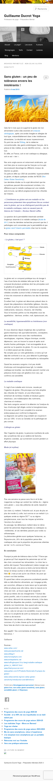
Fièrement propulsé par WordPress (26, 776)
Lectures (39, 50)
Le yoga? (17, 44)
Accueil (7, 44)
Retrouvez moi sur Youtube (15, 740)
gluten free (8, 687)
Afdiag (22, 142)
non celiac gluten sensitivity (24, 687)
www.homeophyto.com (13, 656)
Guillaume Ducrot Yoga (22, 15)
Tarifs (21, 50)
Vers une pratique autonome (16, 743)
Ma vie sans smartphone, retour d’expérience (23, 732)
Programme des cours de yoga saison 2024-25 (23, 720)
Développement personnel (23, 685)
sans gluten (39, 687)
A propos (39, 44)
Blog (6, 55)
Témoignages (10, 50)
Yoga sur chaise (11, 726)
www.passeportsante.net (13, 651)
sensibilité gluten (10, 690)
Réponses (23, 690)
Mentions (15, 55)
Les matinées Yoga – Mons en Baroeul (20, 723)
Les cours (28, 44)
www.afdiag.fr (9, 653)
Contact (29, 50)
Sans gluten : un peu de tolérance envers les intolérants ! (20, 80)
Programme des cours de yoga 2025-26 (20, 712)
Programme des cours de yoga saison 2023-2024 (24, 729)
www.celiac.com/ (10, 648)
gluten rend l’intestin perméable (18, 228)
